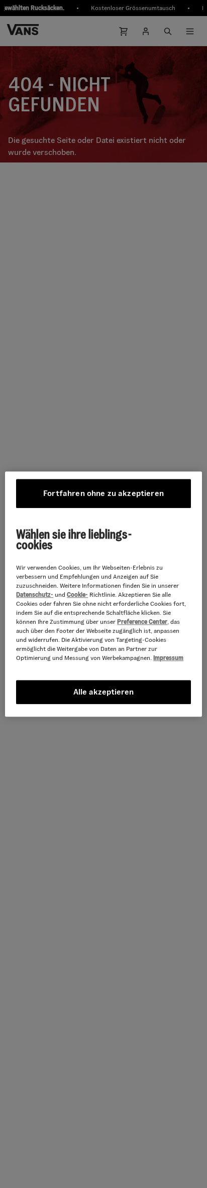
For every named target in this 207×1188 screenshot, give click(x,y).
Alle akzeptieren (103, 692)
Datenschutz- (34, 594)
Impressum (168, 657)
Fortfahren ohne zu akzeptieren (103, 493)
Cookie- (77, 594)
